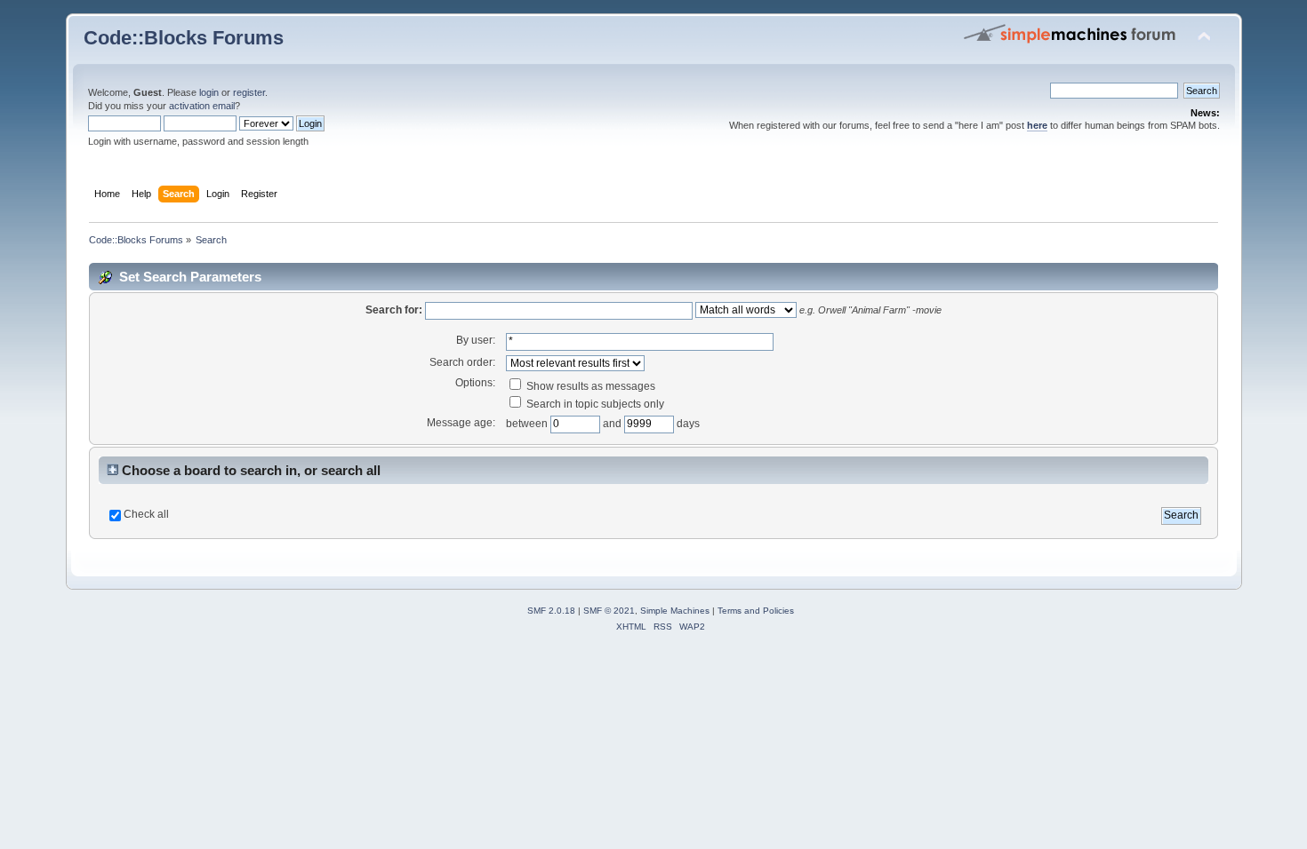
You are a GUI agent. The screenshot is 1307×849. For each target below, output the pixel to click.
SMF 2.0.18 (551, 610)
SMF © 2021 (609, 610)
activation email (202, 105)
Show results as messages (589, 386)
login (209, 92)
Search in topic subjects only (594, 404)
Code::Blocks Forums (184, 38)
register (249, 92)
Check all (146, 514)
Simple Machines (675, 610)
